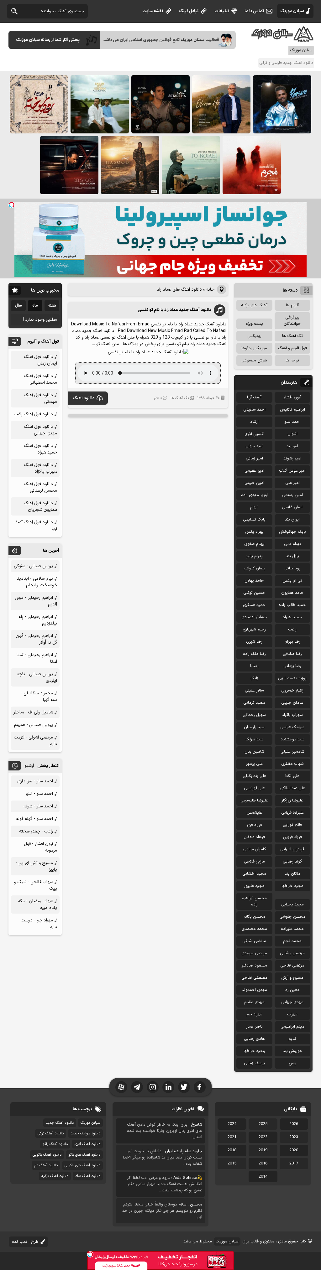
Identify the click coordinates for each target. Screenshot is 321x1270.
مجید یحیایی (292, 904)
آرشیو (29, 766)
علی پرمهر (254, 764)
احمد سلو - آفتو (39, 794)
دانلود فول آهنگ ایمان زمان (40, 360)
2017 (293, 1163)
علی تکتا (292, 776)
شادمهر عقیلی (292, 752)
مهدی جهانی (292, 1002)
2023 (293, 1137)
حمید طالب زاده (292, 605)
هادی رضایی (254, 1039)
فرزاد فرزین (292, 837)
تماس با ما (254, 11)
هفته (52, 306)
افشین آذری (254, 434)
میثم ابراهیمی (292, 1027)
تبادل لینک (188, 11)
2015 (232, 1163)
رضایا (254, 666)
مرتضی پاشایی (292, 953)
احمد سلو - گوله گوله (34, 819)
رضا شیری (254, 642)
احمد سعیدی (254, 410)
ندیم (292, 1039)
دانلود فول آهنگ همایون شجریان (40, 506)
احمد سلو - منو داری (35, 781)
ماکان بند (292, 874)
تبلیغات (221, 11)
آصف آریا (254, 397)
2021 (232, 1137)
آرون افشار (292, 397)
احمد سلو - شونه (38, 806)
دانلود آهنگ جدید (60, 1123)
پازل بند (292, 556)
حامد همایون (292, 593)
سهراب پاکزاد (292, 715)
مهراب (292, 1014)
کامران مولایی (254, 849)
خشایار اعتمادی (254, 617)
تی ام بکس (292, 581)
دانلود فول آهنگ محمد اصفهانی (40, 379)
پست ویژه (254, 324)
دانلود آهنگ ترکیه (54, 1176)
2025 (263, 1124)
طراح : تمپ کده (25, 1242)
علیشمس (254, 813)
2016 (263, 1163)
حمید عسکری (254, 605)
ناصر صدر (254, 1027)
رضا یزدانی (292, 666)
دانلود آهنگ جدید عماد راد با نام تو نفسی (174, 310)
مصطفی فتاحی (254, 978)
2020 (293, 1150)
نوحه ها (292, 360)
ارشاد (254, 422)
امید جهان (254, 446)
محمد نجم (292, 941)
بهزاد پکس (254, 532)
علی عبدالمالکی (292, 788)
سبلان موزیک (292, 11)
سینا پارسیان (254, 727)
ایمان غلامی (292, 507)
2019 (263, 1150)
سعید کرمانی (254, 703)
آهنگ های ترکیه (254, 305)
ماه (35, 306)
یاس (292, 1063)
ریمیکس (254, 336)
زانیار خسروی (292, 690)
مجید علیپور (254, 886)
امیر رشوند (292, 458)
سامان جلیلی (292, 703)
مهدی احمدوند (254, 990)
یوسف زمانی (254, 1063)
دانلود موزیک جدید (85, 1133)
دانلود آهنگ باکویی (47, 1155)
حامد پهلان (254, 581)
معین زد (292, 990)
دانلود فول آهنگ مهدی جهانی (40, 430)
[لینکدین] (168, 1087)
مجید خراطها (292, 886)
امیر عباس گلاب (292, 471)
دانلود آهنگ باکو (55, 1144)
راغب (292, 629)
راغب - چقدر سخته (36, 831)
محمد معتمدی (254, 929)
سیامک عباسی (292, 727)
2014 (263, 1177)
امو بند (292, 446)
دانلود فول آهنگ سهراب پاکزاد (40, 468)
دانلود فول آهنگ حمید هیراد (40, 449)
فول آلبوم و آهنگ (292, 348)
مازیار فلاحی (254, 861)
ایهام (254, 507)
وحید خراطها (254, 1051)
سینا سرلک (254, 739)
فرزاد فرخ (254, 825)
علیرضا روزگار (292, 800)
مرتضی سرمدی (254, 953)
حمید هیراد (292, 617)
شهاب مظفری (292, 764)
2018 (232, 1150)
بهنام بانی (292, 544)
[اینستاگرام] (153, 1087)
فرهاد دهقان (254, 837)
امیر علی (292, 483)
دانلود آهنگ (83, 398)
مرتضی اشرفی (254, 941)
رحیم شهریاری (254, 629)
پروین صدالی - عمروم (33, 725)
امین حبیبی (254, 483)
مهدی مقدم (254, 1002)
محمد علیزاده (292, 929)
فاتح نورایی (292, 825)
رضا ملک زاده (254, 654)
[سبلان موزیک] (282, 39)
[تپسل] (11, 205)
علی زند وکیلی (254, 776)
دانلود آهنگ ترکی (51, 1133)
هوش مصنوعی (254, 360)
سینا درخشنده (292, 739)
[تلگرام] (137, 1087)
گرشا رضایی (292, 861)
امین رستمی (292, 495)
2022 (263, 1137)
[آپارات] (121, 1087)
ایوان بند (292, 519)
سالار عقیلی (254, 690)
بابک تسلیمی (254, 519)
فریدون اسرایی (292, 849)
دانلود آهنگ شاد (87, 1176)
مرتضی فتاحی (292, 965)
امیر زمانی (254, 458)
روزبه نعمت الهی (292, 678)
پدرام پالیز (254, 556)
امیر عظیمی (254, 471)
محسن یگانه (254, 917)
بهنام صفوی (254, 544)
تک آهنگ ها (180, 398)
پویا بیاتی (292, 568)
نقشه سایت (152, 11)
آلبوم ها (292, 305)
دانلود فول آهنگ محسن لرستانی (40, 487)
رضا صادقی (292, 654)
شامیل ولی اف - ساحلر (33, 712)
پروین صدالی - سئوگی (33, 566)
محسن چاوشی (292, 917)
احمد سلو (292, 422)
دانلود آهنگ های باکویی (82, 1165)
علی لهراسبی (254, 788)
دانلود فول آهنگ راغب (33, 414)
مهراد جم (254, 1014)
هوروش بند (292, 1051)
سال (18, 306)
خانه (210, 289)
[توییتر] (184, 1087)
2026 (293, 1124)
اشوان (292, 434)
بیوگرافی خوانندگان (292, 320)
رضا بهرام (292, 642)
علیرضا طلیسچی (254, 800)
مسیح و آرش (292, 978)
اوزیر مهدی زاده (254, 495)
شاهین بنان (254, 752)
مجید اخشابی (254, 874)
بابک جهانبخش (292, 532)
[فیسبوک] (200, 1087)
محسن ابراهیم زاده (254, 901)
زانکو (254, 678)
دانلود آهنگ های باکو (84, 1155)
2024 (232, 1124)
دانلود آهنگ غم (46, 1165)
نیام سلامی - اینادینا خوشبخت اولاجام (37, 581)
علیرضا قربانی (292, 813)
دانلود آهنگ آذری (87, 1144)
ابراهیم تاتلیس (292, 410)
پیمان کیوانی (254, 568)
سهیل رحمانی (254, 715)
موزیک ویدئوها (254, 348)
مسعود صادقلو (254, 965)
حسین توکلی (254, 593)
